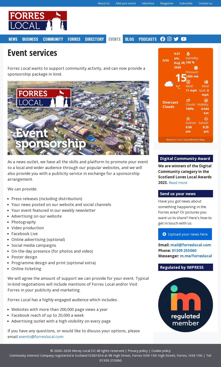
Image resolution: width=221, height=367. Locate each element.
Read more (178, 182)
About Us (104, 3)
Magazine (166, 3)
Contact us (205, 3)
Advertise (148, 3)
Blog (129, 39)
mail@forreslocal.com (190, 244)
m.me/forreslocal (196, 255)
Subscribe (186, 3)
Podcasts (148, 39)
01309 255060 (184, 250)
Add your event (126, 3)
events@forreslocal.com (41, 336)
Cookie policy (161, 350)
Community (53, 39)
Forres (74, 39)
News (13, 39)
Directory (94, 39)
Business (30, 39)
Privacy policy (138, 350)
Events (115, 39)
